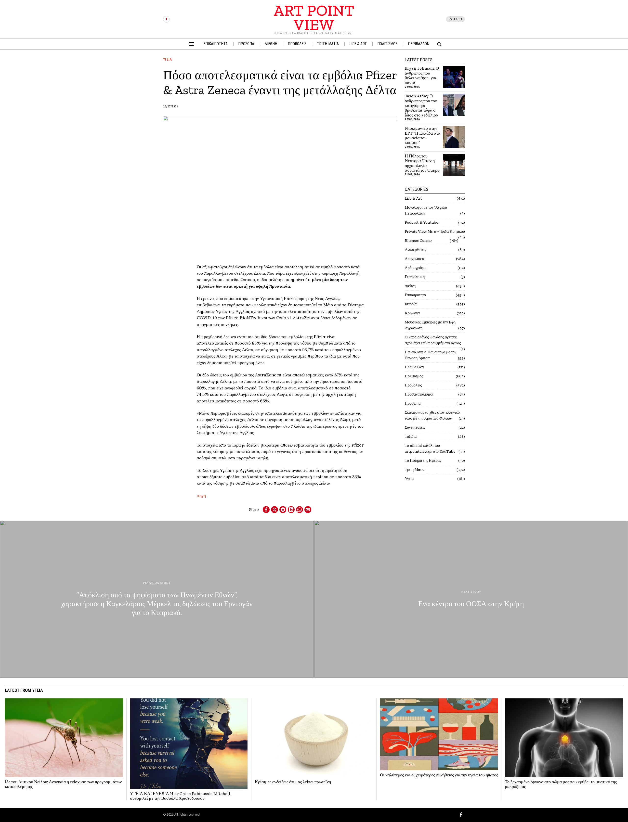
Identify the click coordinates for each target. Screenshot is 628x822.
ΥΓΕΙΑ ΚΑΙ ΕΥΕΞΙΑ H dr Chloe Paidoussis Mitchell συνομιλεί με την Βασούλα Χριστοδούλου (180, 796)
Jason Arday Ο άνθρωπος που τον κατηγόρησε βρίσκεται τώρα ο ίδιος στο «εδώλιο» (421, 105)
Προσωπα (412, 403)
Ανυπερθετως (415, 249)
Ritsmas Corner (418, 240)
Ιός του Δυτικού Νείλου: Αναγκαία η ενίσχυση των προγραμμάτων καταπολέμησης (63, 784)
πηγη (202, 495)
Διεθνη (410, 285)
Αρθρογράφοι (415, 267)
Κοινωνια (412, 313)
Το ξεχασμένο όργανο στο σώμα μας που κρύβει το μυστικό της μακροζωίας (561, 784)
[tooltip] (166, 19)
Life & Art (413, 198)
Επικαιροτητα (415, 295)
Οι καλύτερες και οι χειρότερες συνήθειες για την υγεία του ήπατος (439, 775)
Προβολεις (413, 385)
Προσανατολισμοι (419, 394)
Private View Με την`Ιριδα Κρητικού (435, 231)
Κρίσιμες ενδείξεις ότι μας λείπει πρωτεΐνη (293, 782)
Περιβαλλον (414, 367)
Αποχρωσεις (414, 258)
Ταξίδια (411, 436)
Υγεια (167, 59)
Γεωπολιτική (415, 276)
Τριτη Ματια (414, 469)
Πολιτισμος (414, 376)
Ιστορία (411, 304)
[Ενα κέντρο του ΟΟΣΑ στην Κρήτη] (471, 599)
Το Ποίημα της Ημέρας (423, 460)
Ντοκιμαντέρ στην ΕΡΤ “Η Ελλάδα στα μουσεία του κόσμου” (422, 135)
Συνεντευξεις (415, 427)
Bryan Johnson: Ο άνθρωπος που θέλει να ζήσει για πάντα (422, 75)
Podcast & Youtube (421, 222)
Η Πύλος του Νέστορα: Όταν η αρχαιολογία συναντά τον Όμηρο (422, 163)
